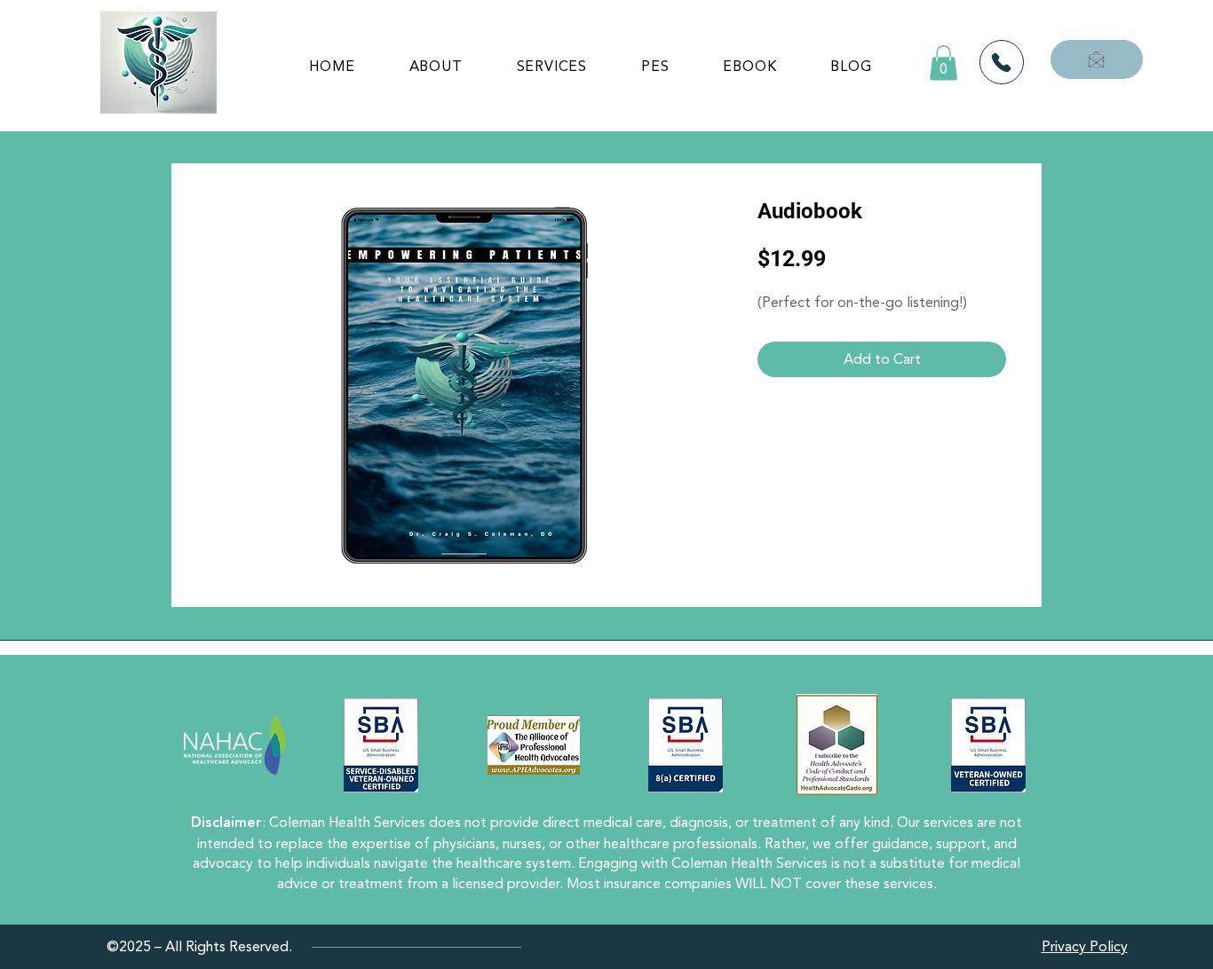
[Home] (1001, 62)
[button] (943, 62)
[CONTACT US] (1096, 59)
